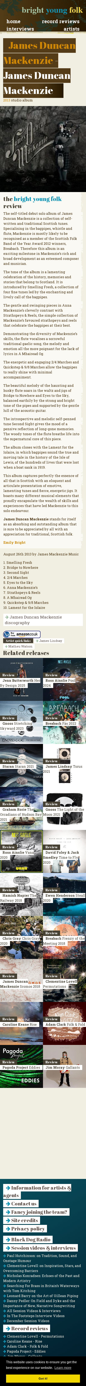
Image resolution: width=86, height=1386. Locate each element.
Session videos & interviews (43, 1247)
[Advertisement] (43, 1136)
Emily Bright (14, 542)
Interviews (20, 28)
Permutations (60, 984)
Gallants (63, 1067)
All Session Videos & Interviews (33, 1311)
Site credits (24, 1220)
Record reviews (61, 21)
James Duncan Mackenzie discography (33, 619)
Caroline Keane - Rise (24, 1341)
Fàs (61, 723)
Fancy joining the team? (38, 1212)
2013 (6, 100)
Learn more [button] (62, 1368)
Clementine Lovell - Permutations (35, 1336)
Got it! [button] (43, 1378)
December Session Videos (27, 1321)
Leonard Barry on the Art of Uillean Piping (42, 1296)
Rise (20, 1024)
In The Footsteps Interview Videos (35, 1316)
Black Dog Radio (30, 1239)
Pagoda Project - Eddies (26, 1351)
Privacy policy (27, 1228)
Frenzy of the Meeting (64, 941)
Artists (72, 28)
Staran (18, 766)
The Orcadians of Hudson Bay (21, 814)
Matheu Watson (20, 646)
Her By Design (20, 683)
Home (13, 21)
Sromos (20, 984)
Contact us (23, 1203)
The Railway (18, 898)
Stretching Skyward (16, 726)
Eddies (21, 1067)
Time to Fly (61, 857)
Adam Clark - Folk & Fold (27, 1346)
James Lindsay (50, 641)
